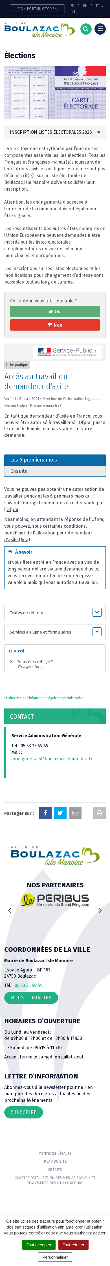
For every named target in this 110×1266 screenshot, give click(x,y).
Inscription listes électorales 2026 (51, 132)
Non (58, 325)
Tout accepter (39, 1244)
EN (85, 5)
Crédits (55, 1169)
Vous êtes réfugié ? (35, 661)
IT (97, 5)
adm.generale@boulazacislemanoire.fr (52, 758)
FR (72, 5)
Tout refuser (73, 1244)
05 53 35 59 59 (29, 985)
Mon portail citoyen (37, 8)
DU (73, 11)
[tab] (55, 132)
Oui (58, 311)
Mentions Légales (55, 1153)
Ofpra (12, 509)
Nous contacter (31, 998)
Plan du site (55, 1161)
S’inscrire (23, 1112)
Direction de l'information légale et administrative (45, 698)
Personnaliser (55, 1257)
